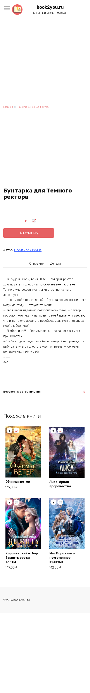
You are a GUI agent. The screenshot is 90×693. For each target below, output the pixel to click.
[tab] (37, 264)
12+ (85, 391)
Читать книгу (28, 233)
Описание (36, 263)
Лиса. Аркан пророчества (60, 484)
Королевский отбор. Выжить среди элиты (22, 558)
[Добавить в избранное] (25, 220)
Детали (55, 263)
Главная (8, 107)
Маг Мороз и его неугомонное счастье (62, 558)
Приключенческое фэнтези (33, 107)
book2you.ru (50, 7)
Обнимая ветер (17, 482)
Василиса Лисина (28, 250)
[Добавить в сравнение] (34, 220)
